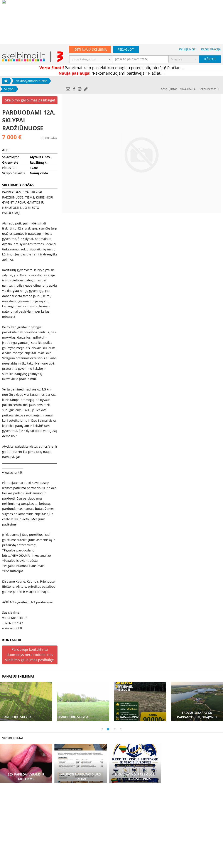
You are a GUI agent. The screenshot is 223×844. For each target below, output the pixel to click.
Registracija (211, 49)
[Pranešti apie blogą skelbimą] (79, 89)
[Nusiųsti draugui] (67, 89)
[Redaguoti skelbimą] (86, 89)
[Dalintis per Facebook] (73, 89)
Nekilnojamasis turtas (31, 81)
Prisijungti (187, 49)
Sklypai (9, 89)
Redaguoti (126, 49)
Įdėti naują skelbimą (90, 49)
